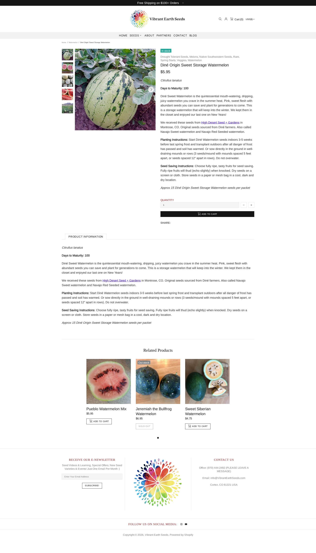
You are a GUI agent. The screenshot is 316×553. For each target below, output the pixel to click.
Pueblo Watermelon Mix (106, 409)
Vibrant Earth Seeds (158, 19)
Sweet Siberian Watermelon (198, 411)
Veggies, (182, 60)
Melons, (194, 56)
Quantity (167, 200)
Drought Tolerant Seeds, (174, 56)
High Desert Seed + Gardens (220, 122)
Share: (165, 222)
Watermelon (73, 42)
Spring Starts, (168, 60)
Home (64, 42)
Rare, (236, 56)
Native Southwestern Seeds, (216, 56)
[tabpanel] (108, 395)
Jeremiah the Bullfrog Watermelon (154, 411)
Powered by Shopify (181, 534)
